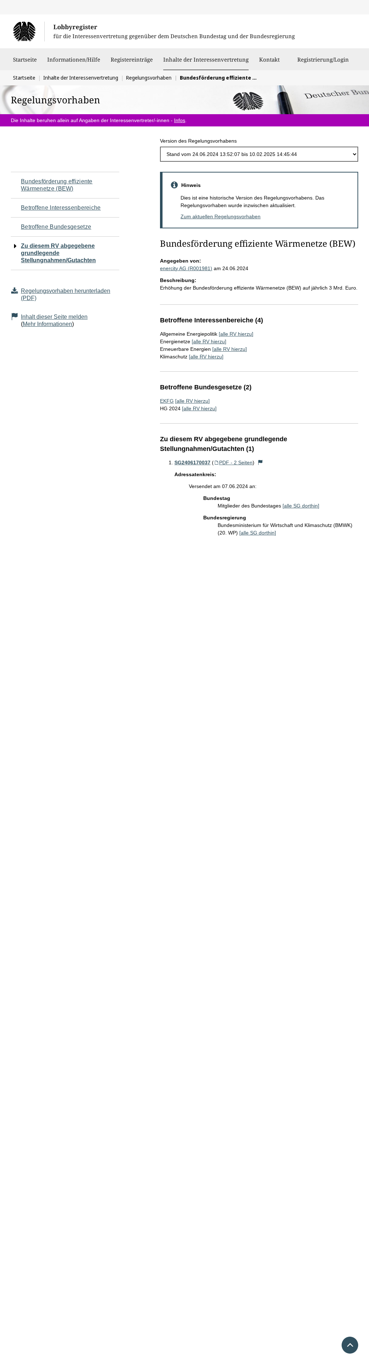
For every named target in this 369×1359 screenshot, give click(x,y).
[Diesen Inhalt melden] (260, 462)
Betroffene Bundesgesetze (56, 227)
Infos (179, 120)
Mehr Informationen (47, 324)
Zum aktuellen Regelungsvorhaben (221, 216)
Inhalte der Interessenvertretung (206, 59)
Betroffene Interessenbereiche (61, 208)
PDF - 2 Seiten (236, 462)
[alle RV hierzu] (236, 334)
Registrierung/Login (323, 59)
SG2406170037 (192, 462)
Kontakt (269, 59)
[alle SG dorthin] (301, 506)
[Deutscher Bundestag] (28, 31)
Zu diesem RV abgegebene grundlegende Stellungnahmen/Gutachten (58, 253)
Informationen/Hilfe (73, 59)
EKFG (167, 401)
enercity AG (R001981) (186, 268)
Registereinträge (132, 59)
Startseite (25, 59)
